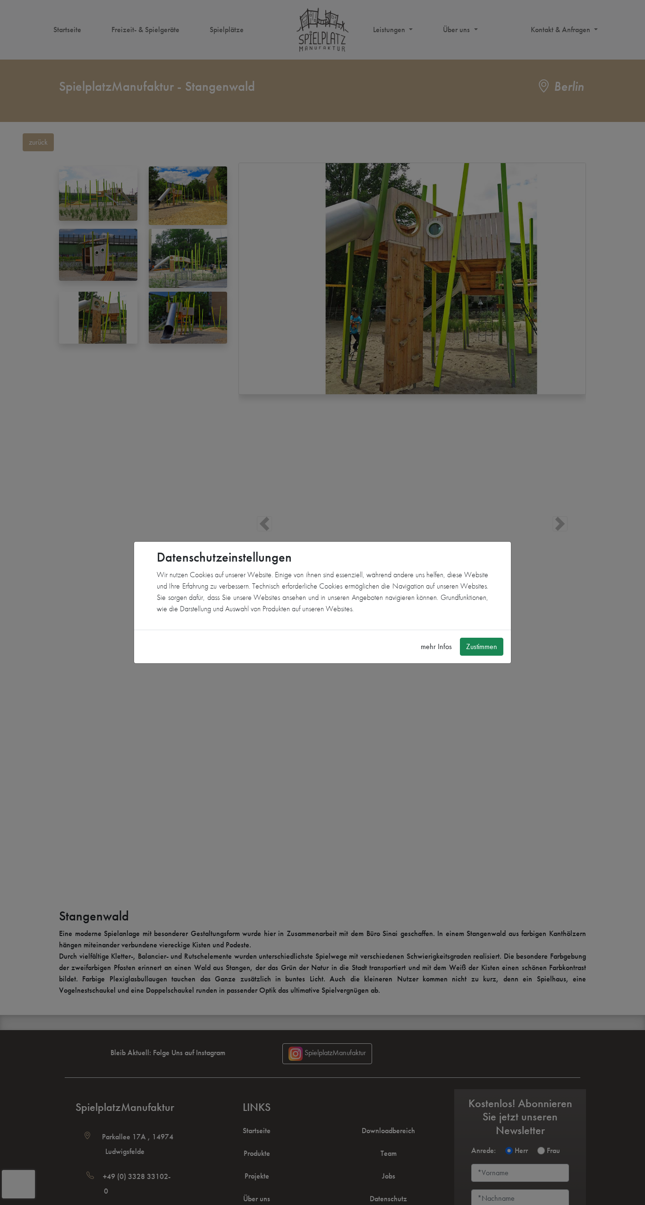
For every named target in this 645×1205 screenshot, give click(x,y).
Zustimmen (481, 646)
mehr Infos (436, 646)
